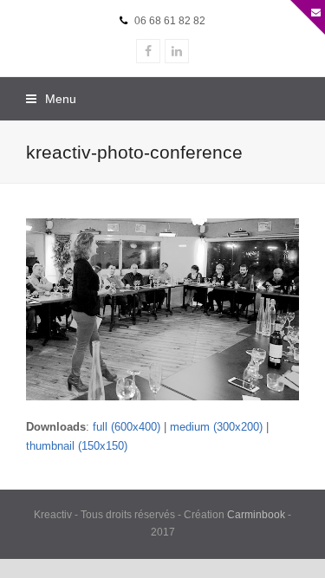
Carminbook (256, 515)
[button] (51, 99)
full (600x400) (126, 426)
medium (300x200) (216, 426)
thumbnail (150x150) (76, 445)
